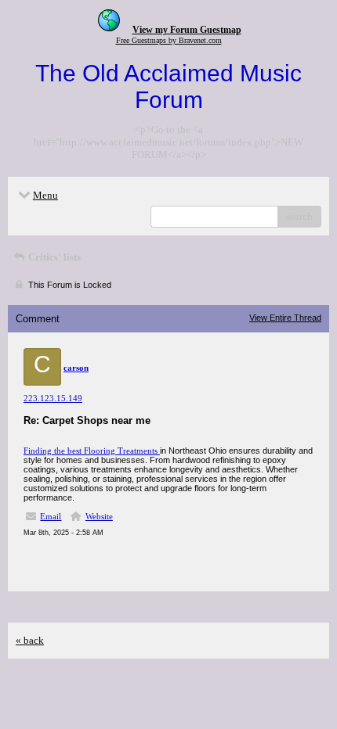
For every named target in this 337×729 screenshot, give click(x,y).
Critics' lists (53, 257)
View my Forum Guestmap (186, 29)
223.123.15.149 (53, 398)
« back (30, 640)
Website (99, 516)
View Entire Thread (285, 317)
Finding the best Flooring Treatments (92, 450)
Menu (45, 195)
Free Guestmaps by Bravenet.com (169, 40)
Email (50, 516)
